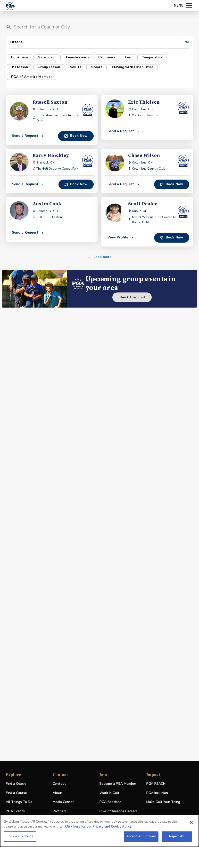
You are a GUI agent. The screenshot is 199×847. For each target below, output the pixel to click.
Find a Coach (16, 783)
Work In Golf (109, 793)
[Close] (191, 822)
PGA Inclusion (157, 793)
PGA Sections (110, 802)
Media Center (63, 802)
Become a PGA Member (118, 783)
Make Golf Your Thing (163, 802)
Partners (59, 811)
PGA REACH (156, 783)
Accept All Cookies (141, 836)
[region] (99, 831)
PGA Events (15, 811)
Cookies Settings (20, 836)
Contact (59, 783)
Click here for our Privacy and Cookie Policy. (98, 826)
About (58, 793)
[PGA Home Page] (10, 5)
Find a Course (16, 793)
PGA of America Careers (118, 811)
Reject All (176, 836)
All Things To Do (19, 802)
